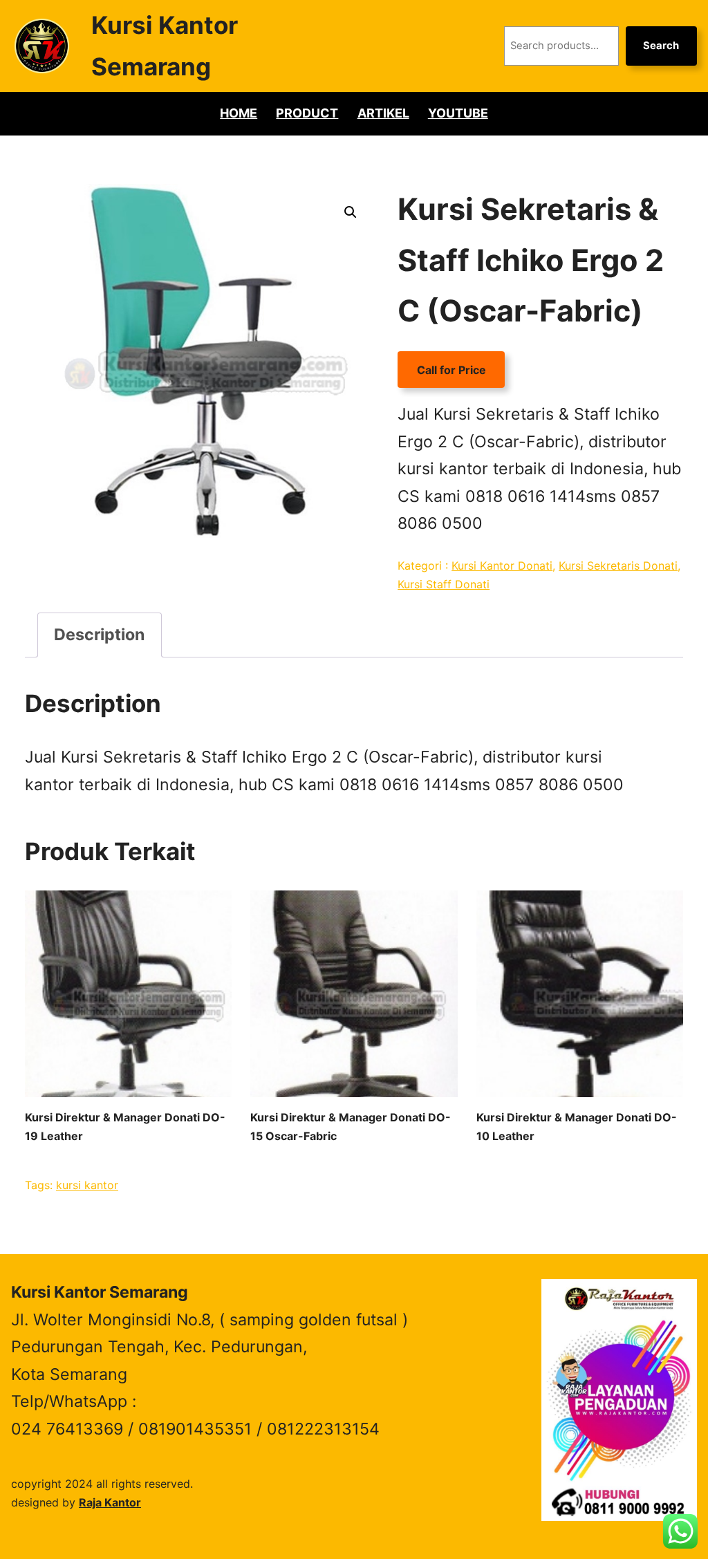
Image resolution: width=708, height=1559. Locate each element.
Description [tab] (99, 634)
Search (661, 45)
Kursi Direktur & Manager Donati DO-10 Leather (576, 1126)
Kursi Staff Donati (444, 584)
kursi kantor (87, 1185)
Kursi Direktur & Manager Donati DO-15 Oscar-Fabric (350, 1126)
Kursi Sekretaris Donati (618, 565)
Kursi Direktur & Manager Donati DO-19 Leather (125, 1126)
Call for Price (451, 370)
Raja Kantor (110, 1502)
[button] (350, 212)
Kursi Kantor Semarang (99, 1292)
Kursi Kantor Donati (501, 565)
